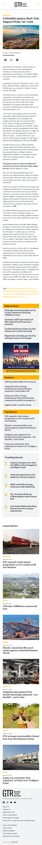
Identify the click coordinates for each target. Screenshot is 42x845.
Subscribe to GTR (8, 812)
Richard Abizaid (32, 294)
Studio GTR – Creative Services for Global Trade (19, 820)
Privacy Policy (7, 828)
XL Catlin (21, 297)
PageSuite (14, 842)
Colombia (20, 288)
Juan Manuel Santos (11, 291)
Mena (5, 772)
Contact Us (6, 809)
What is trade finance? (10, 815)
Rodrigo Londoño (10, 297)
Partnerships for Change (11, 818)
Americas (6, 15)
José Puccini (30, 288)
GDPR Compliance (9, 831)
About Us (6, 807)
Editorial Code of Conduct (11, 836)
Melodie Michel (9, 55)
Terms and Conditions (10, 825)
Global (5, 642)
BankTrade (11, 288)
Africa (5, 601)
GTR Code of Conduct (10, 833)
